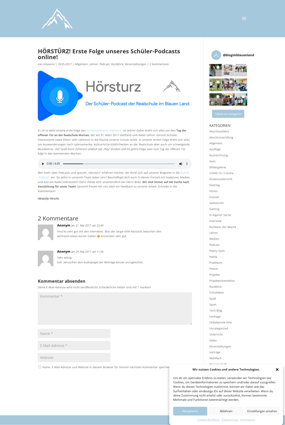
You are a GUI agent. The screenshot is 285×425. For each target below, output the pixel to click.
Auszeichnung (218, 155)
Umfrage (215, 316)
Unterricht (216, 334)
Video (213, 340)
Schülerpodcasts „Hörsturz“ (104, 130)
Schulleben (216, 292)
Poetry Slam (217, 251)
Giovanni (49, 64)
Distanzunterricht (220, 179)
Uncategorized (218, 328)
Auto (212, 161)
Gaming (214, 209)
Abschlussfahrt (219, 131)
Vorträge (214, 352)
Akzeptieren (190, 411)
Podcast (104, 64)
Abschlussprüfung (221, 137)
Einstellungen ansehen (262, 411)
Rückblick (117, 64)
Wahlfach (215, 358)
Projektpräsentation (222, 280)
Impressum (247, 420)
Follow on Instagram (228, 114)
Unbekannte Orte (220, 322)
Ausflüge (215, 149)
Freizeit (214, 197)
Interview (215, 221)
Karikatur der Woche (222, 227)
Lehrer (93, 64)
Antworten (178, 229)
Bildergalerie (217, 167)
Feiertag (214, 185)
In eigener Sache (220, 215)
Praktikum (215, 262)
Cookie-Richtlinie (208, 420)
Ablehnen (226, 411)
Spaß (212, 298)
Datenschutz (230, 420)
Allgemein (81, 64)
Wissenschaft (218, 364)
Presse (213, 268)
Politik (213, 257)
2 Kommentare (159, 64)
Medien (214, 239)
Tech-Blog (215, 310)
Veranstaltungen (135, 64)
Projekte (214, 274)
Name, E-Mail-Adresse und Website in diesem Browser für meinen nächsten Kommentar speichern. (107, 367)
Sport (212, 304)
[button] (277, 369)
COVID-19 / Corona (221, 173)
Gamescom (216, 203)
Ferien (213, 191)
